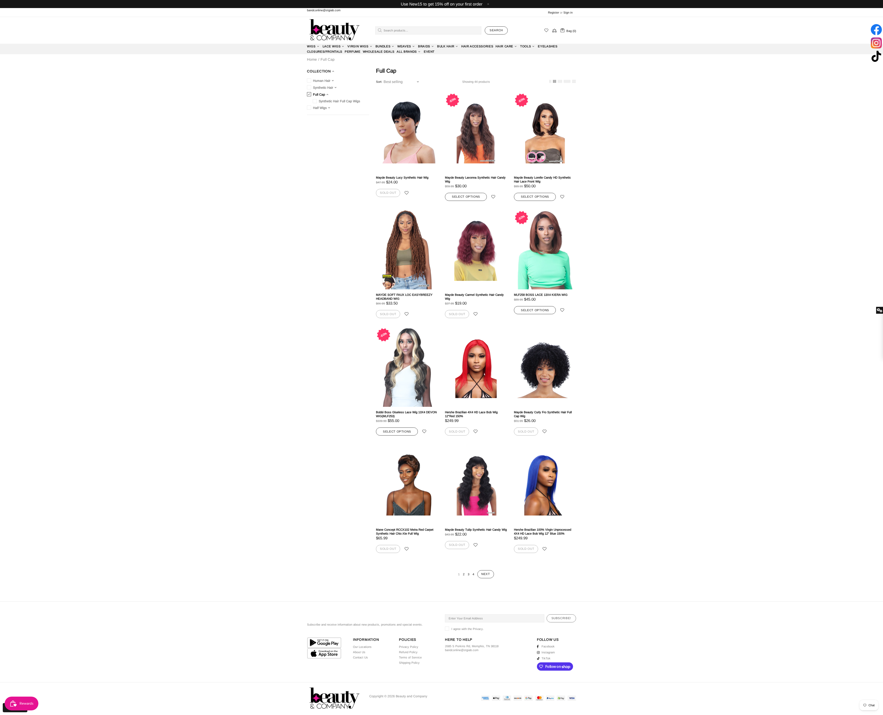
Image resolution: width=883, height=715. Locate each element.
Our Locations (362, 647)
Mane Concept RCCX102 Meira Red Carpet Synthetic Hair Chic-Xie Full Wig (404, 531)
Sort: (379, 81)
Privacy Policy (408, 647)
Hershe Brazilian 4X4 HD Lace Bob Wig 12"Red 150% (471, 414)
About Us (359, 652)
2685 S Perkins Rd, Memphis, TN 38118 (472, 646)
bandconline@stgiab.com (324, 10)
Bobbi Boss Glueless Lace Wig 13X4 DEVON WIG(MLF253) (406, 414)
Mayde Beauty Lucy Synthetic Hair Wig (402, 177)
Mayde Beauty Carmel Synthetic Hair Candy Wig (474, 296)
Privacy (478, 629)
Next (485, 574)
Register (553, 12)
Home (312, 59)
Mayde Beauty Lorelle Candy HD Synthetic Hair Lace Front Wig (542, 179)
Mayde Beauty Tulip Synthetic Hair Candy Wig (476, 529)
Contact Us (360, 657)
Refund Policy (408, 652)
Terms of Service (410, 657)
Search (496, 30)
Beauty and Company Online (334, 30)
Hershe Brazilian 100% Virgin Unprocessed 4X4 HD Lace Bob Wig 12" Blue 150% (542, 531)
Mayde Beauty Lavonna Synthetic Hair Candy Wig (475, 179)
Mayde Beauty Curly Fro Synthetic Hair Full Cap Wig (543, 414)
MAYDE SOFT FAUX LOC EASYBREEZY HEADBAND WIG (404, 296)
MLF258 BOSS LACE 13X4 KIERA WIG (541, 294)
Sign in (568, 12)
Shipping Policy (409, 662)
